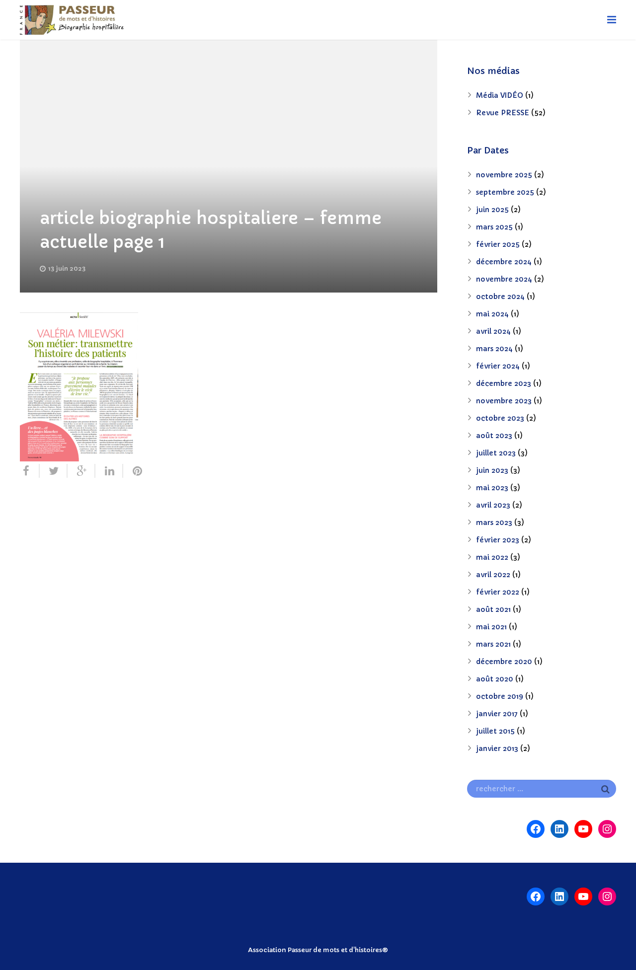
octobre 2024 (500, 296)
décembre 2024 (504, 261)
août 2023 (494, 435)
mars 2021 (493, 644)
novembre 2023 (504, 400)
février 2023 (497, 539)
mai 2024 (492, 313)
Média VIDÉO (499, 95)
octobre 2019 (499, 696)
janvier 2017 (497, 713)
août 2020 (494, 678)
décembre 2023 (503, 383)
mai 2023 (492, 487)
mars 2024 (494, 348)
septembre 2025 (505, 192)
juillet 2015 (495, 731)
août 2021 (493, 609)
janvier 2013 (497, 748)
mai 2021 (491, 626)
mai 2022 (492, 557)
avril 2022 (493, 574)
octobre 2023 (500, 418)
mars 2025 (494, 227)
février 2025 (498, 244)
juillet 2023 (496, 452)
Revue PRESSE (502, 112)
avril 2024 (493, 331)
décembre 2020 (504, 661)
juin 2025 (492, 209)
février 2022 (497, 592)
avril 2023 (493, 505)
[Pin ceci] (133, 471)
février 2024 (498, 366)
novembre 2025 (504, 174)
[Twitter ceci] (54, 471)
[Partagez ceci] (30, 471)
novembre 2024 (504, 279)
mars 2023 (494, 522)
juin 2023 (492, 470)
